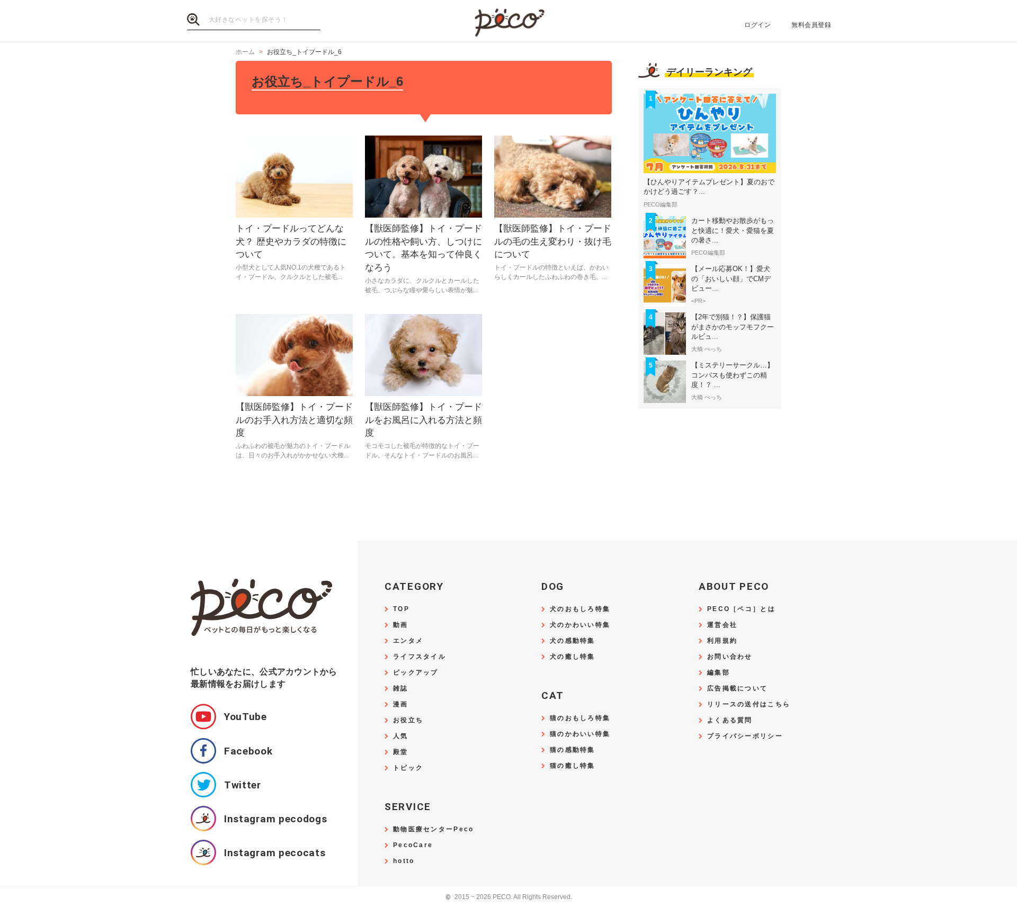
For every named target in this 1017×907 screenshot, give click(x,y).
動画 (400, 625)
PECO (508, 21)
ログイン (757, 25)
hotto (403, 861)
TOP (401, 609)
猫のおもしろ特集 (580, 718)
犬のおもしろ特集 (580, 609)
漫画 (400, 704)
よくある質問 (730, 720)
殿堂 (400, 752)
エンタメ (408, 640)
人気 (400, 736)
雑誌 (400, 688)
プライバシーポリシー (745, 736)
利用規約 (722, 640)
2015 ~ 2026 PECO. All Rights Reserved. (508, 897)
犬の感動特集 (572, 640)
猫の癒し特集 (572, 765)
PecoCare (413, 845)
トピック (408, 768)
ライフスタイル (419, 656)
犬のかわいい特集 (580, 625)
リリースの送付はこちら (748, 704)
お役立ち (408, 720)
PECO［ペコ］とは (741, 609)
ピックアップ (416, 672)
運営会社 (722, 625)
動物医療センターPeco (433, 829)
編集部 (718, 672)
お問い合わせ (730, 656)
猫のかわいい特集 (580, 734)
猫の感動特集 (572, 750)
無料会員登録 (811, 25)
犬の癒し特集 (572, 656)
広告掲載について (737, 688)
